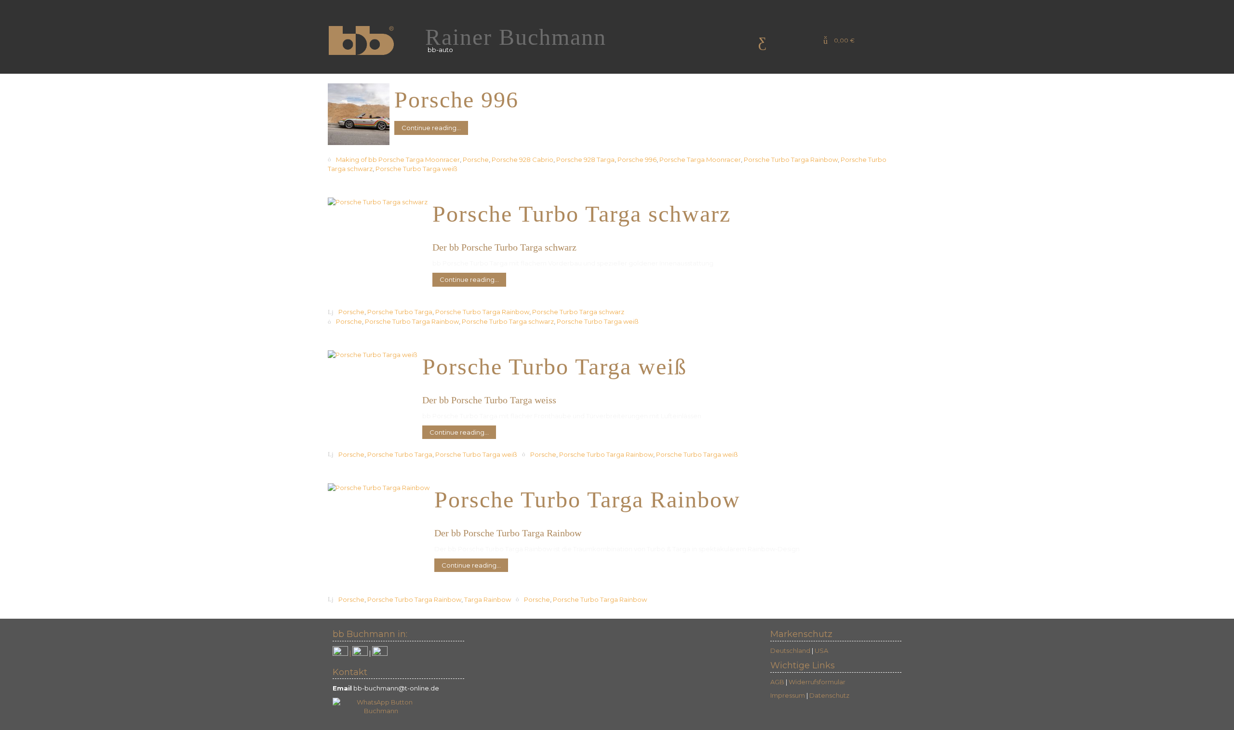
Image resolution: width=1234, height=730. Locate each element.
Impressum (787, 695)
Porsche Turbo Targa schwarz (578, 312)
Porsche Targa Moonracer (700, 159)
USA (821, 650)
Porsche (476, 159)
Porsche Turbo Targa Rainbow (791, 159)
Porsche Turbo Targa (399, 312)
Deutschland (790, 650)
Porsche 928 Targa (585, 159)
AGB (777, 682)
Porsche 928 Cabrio (522, 159)
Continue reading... (431, 128)
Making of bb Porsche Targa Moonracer (398, 159)
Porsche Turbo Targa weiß (416, 169)
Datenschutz (829, 695)
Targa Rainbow (487, 599)
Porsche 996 (637, 159)
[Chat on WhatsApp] (381, 706)
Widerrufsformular (817, 682)
